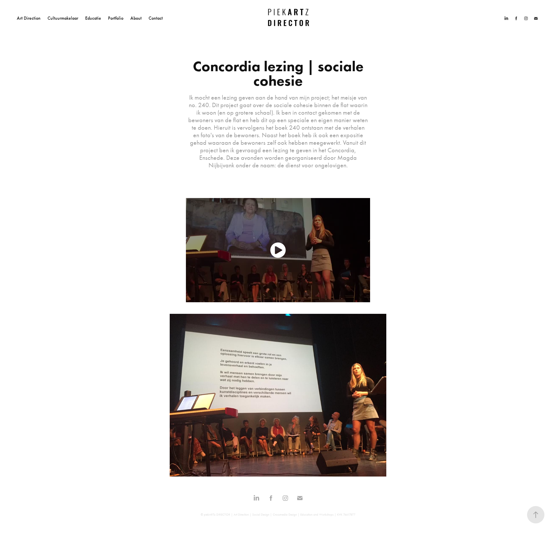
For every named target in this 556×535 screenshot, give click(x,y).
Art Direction (29, 18)
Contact (156, 18)
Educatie (93, 18)
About (136, 18)
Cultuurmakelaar (62, 18)
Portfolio (115, 18)
